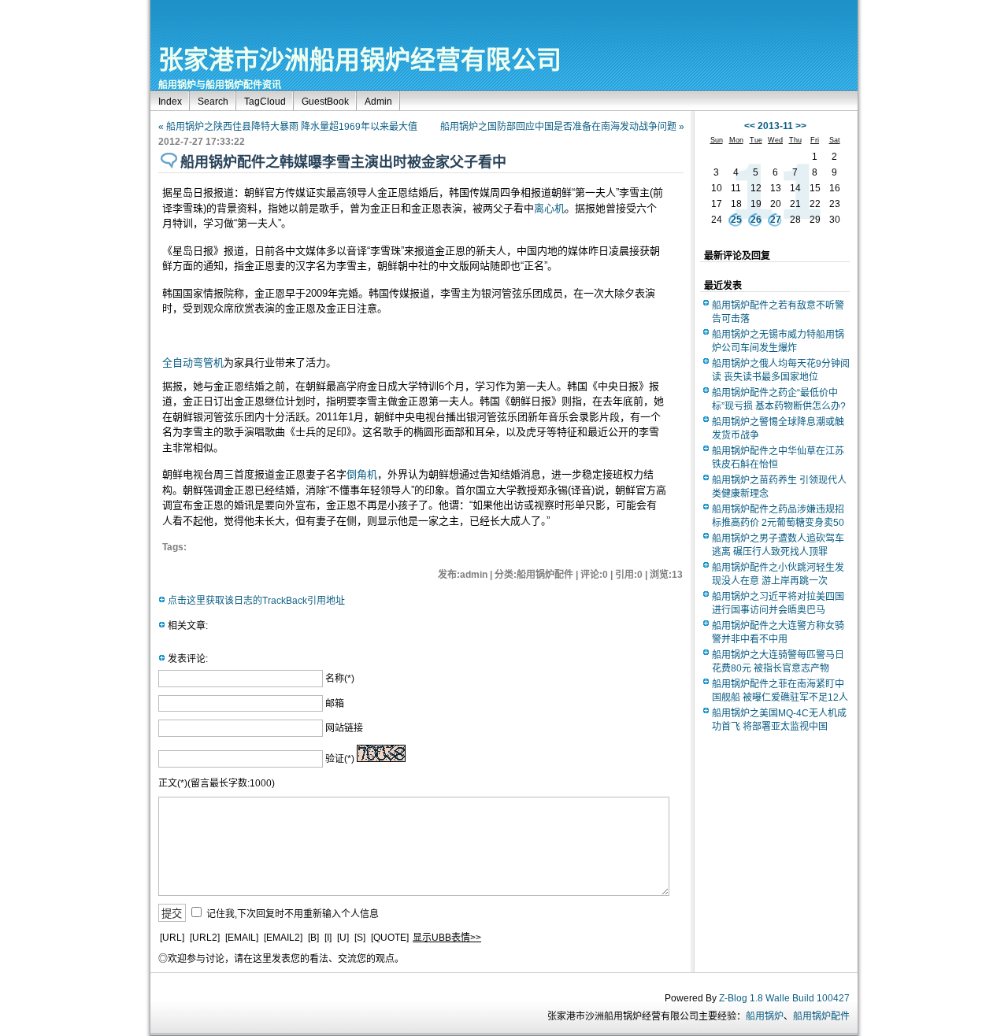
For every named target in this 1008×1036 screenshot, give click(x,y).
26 (756, 219)
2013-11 (775, 125)
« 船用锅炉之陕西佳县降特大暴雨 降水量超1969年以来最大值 (287, 126)
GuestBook (325, 101)
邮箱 (334, 703)
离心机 (549, 208)
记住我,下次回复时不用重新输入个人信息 (292, 913)
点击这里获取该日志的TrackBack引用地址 (256, 600)
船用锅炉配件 (821, 1016)
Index (170, 101)
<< (749, 125)
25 (736, 219)
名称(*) (339, 678)
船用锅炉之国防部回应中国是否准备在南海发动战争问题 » (562, 126)
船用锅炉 (765, 1016)
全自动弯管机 (193, 362)
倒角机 (361, 474)
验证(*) (339, 758)
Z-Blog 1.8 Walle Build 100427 (784, 998)
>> (800, 125)
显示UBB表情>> (447, 937)
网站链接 (344, 728)
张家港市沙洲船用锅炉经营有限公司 (359, 60)
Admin (378, 101)
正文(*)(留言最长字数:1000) (216, 783)
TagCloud (265, 101)
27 (775, 219)
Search (213, 101)
